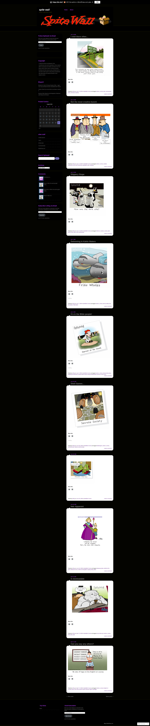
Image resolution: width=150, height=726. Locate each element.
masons (76, 447)
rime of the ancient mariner (80, 689)
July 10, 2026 (73, 172)
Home (66, 10)
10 (40, 116)
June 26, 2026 (73, 381)
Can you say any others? (82, 643)
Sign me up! (68, 716)
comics (101, 91)
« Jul (39, 128)
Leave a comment (108, 94)
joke (104, 91)
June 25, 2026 (73, 454)
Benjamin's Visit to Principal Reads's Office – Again (49, 85)
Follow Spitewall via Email (47, 36)
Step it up (50, 195)
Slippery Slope (77, 174)
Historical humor (74, 569)
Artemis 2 (98, 230)
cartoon (98, 91)
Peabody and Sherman (73, 374)
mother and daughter (82, 569)
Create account (41, 137)
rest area (73, 92)
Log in (39, 140)
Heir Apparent (77, 506)
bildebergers (99, 445)
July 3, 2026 (73, 312)
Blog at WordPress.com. (108, 723)
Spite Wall (44, 9)
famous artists (106, 303)
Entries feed (41, 143)
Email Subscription (70, 705)
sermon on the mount (101, 374)
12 (46, 116)
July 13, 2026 (73, 99)
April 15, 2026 (73, 576)
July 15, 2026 (73, 34)
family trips (70, 634)
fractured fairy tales (107, 373)
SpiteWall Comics (87, 91)
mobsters (92, 165)
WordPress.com (41, 148)
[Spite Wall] (75, 26)
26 (46, 122)
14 (52, 116)
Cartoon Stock (41, 89)
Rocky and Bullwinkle (92, 374)
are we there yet (100, 633)
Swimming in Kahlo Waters (83, 241)
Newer (109, 696)
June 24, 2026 (73, 504)
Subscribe (42, 215)
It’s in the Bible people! (81, 314)
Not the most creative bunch (84, 101)
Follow (41, 45)
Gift (97, 2)
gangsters (85, 165)
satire (95, 569)
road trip (77, 92)
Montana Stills (41, 93)
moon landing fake (80, 232)
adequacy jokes (100, 568)
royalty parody (90, 569)
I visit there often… (79, 36)
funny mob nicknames (77, 165)
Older (69, 696)
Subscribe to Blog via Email (47, 206)
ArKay (73, 91)
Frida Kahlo (75, 304)
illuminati (70, 447)
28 (52, 122)
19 (46, 119)
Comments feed (41, 145)
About (71, 10)
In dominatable (77, 578)
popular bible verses (82, 374)
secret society (81, 447)
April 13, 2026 (73, 641)
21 (52, 119)
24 (40, 122)
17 (40, 119)
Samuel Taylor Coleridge (91, 689)
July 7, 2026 (73, 239)
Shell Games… (77, 383)
